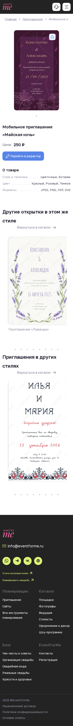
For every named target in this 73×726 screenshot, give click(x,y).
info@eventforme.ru (25, 546)
